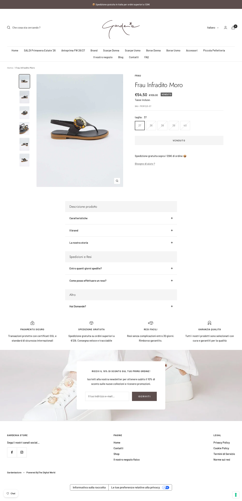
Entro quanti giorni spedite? (85, 268)
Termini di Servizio (224, 453)
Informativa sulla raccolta (89, 487)
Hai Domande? (77, 306)
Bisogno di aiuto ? (145, 163)
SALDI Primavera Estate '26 (40, 50)
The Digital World (46, 472)
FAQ (146, 57)
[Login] (225, 27)
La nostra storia (78, 242)
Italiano (211, 27)
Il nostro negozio (102, 57)
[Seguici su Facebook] (12, 452)
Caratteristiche (78, 218)
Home (15, 50)
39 (173, 125)
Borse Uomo (173, 50)
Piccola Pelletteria (214, 50)
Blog (120, 57)
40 (185, 125)
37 (139, 125)
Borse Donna (153, 50)
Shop (116, 453)
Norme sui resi (221, 459)
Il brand (73, 230)
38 (162, 125)
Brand (94, 50)
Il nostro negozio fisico (127, 459)
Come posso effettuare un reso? (87, 280)
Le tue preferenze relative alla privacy (135, 487)
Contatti (134, 57)
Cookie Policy (221, 448)
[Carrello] (233, 27)
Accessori (192, 50)
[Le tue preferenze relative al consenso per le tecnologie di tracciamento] (235, 494)
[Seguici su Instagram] (22, 452)
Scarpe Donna (111, 50)
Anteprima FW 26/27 (73, 50)
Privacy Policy (221, 442)
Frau (138, 75)
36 (151, 125)
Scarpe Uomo (132, 50)
